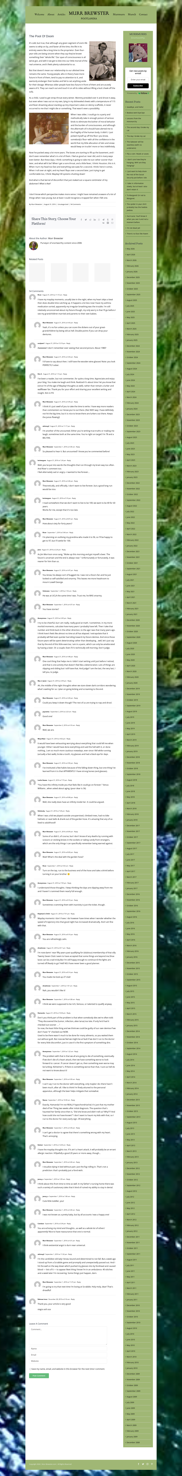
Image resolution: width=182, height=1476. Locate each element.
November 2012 (133, 1174)
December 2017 (133, 825)
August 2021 (132, 574)
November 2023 (133, 420)
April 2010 (131, 1351)
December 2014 (133, 1031)
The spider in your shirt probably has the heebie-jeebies (137, 207)
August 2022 (132, 506)
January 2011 (132, 1299)
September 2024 (133, 363)
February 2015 (133, 1020)
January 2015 (132, 1025)
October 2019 (132, 700)
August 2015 (132, 985)
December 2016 (133, 894)
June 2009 (131, 1408)
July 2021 (130, 580)
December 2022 (133, 483)
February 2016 (133, 951)
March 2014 (131, 1082)
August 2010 (132, 1328)
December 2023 (133, 414)
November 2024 (133, 351)
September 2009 (133, 1391)
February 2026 (133, 266)
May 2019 (131, 728)
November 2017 (133, 831)
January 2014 (132, 1094)
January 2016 (132, 957)
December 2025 (133, 277)
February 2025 (133, 334)
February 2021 (133, 608)
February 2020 (133, 677)
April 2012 (131, 1214)
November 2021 (133, 557)
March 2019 (131, 740)
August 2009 (132, 1397)
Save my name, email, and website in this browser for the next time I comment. (68, 1369)
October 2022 (132, 494)
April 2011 (131, 1282)
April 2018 (131, 803)
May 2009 (131, 1414)
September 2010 (133, 1322)
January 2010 (132, 1368)
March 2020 (131, 671)
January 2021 (132, 614)
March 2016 (131, 945)
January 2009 (132, 1436)
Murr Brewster (36, 204)
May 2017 (131, 865)
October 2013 (132, 1111)
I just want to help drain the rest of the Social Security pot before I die (137, 174)
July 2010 (130, 1334)
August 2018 (132, 780)
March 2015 (131, 1014)
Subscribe (138, 86)
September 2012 (133, 1185)
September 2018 (133, 774)
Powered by (132, 93)
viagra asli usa (44, 1309)
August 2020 (132, 643)
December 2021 (133, 551)
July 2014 (130, 1060)
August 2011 (132, 1260)
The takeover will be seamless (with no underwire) (135, 145)
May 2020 (131, 660)
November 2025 (133, 283)
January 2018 (132, 820)
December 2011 (133, 1237)
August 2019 (132, 711)
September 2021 (133, 568)
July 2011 (130, 1265)
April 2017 (131, 871)
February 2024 (133, 403)
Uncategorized (63, 204)
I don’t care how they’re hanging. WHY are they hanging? (136, 162)
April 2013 (131, 1145)
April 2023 (131, 460)
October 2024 (132, 357)
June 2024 (131, 380)
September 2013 (133, 1117)
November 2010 (133, 1311)
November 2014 (133, 1037)
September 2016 (133, 911)
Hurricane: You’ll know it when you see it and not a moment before (137, 219)
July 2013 (130, 1128)
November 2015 (133, 968)
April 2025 (131, 323)
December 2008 (133, 1442)
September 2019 (133, 705)
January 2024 (132, 409)
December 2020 (133, 620)
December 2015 (133, 962)
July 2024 (130, 374)
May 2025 (131, 317)
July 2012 (130, 1197)
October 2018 (132, 768)
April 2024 (131, 391)
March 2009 (131, 1425)
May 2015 (131, 1002)
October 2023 (132, 426)
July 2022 (130, 511)
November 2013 (133, 1105)
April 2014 (131, 1077)
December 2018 (133, 757)
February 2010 (133, 1362)
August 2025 (132, 300)
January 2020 (132, 683)
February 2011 (133, 1294)
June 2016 (131, 928)
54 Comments (75, 204)
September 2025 (133, 294)
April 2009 (131, 1419)
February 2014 (133, 1088)
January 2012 (132, 1231)
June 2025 (131, 311)
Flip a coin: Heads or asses (138, 154)
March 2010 (131, 1357)
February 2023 (133, 471)
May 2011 (131, 1277)
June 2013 (131, 1134)
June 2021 (131, 585)
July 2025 (130, 306)
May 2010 (131, 1345)
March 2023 (131, 466)
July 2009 (130, 1402)
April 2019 (131, 734)
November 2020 (133, 626)
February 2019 (133, 745)
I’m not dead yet (133, 228)
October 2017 (132, 837)
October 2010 (132, 1317)
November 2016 (133, 900)
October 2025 (132, 289)
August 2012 (132, 1191)
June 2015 (131, 997)
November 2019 (133, 694)
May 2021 (131, 591)
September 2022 (133, 500)
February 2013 (133, 1157)
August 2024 (132, 368)
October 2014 (132, 1042)
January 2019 (132, 751)
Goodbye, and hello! (135, 107)
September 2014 (133, 1048)
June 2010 (131, 1339)
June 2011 (131, 1271)
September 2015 (133, 980)
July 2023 (130, 443)
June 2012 (131, 1202)
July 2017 (130, 854)
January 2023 (132, 477)
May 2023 (131, 454)
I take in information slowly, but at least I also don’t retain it (137, 186)
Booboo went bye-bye (136, 113)
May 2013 (131, 1140)
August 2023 (132, 437)
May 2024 (131, 386)
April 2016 (131, 940)
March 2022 (131, 534)
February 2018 (133, 814)
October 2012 (132, 1180)
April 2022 (131, 528)
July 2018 (130, 785)
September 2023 (133, 431)
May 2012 (131, 1208)
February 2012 (133, 1225)
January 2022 (132, 546)
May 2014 (131, 1071)
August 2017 (132, 848)
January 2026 (132, 271)
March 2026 (131, 260)
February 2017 (133, 882)
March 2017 (131, 877)
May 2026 (131, 249)
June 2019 (131, 723)
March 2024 (131, 397)
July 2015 (130, 991)
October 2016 (132, 905)
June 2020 (131, 654)
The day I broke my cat (136, 136)
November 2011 (133, 1242)
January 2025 (132, 340)
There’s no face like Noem (137, 233)
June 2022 (131, 517)
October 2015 (132, 974)
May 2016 (131, 934)
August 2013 (132, 1122)
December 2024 (133, 346)
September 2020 (133, 637)
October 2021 (132, 563)
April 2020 (131, 665)
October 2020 (132, 631)
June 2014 (131, 1065)
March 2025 (131, 329)
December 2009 (133, 1374)
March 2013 (131, 1151)
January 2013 (132, 1162)
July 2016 (130, 922)
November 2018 (133, 763)
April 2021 (131, 597)
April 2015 (131, 1008)
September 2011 (133, 1254)
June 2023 (131, 448)
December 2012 (133, 1168)
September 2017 (133, 843)
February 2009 (133, 1431)
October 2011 (132, 1248)
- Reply (64, 295)
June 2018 (131, 791)
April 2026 (131, 254)
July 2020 (130, 648)
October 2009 (132, 1385)
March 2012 (131, 1219)
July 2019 (130, 717)
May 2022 (131, 523)
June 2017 (131, 860)
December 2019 (133, 688)
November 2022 (133, 488)
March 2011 (131, 1288)
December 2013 (133, 1099)
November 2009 (133, 1379)
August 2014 (132, 1054)
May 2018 (131, 797)
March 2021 (131, 603)
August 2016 (132, 917)
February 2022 (133, 540)
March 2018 (131, 808)
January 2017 (132, 888)
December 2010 (133, 1305)
